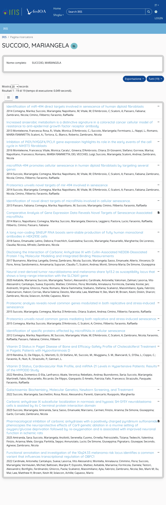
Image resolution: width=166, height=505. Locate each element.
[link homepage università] (37, 12)
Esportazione (133, 79)
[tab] (9, 97)
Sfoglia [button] (57, 15)
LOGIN (159, 18)
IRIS (4, 37)
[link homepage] (12, 12)
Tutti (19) (154, 79)
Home (57, 8)
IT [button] (156, 5)
